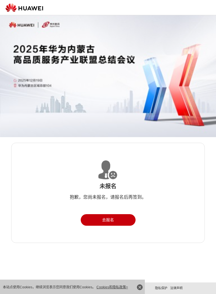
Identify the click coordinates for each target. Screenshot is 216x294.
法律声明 (176, 288)
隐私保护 (161, 288)
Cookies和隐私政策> (112, 287)
